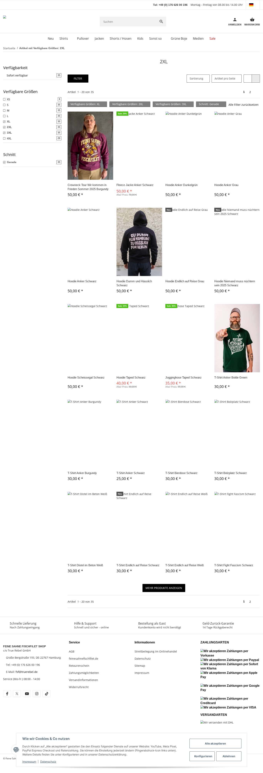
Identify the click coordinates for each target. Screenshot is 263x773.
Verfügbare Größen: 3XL (171, 104)
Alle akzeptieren (215, 743)
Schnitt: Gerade (209, 104)
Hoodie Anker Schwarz (82, 281)
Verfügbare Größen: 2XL (128, 104)
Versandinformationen (83, 680)
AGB (71, 651)
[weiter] (256, 92)
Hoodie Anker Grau (226, 185)
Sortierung (196, 78)
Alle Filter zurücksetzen (244, 104)
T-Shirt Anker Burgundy (82, 473)
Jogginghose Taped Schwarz (183, 377)
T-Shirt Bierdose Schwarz (181, 473)
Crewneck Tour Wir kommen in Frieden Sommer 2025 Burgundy (88, 187)
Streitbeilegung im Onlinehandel (156, 651)
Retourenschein (79, 665)
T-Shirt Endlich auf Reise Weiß (184, 565)
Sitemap (140, 665)
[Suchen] (161, 21)
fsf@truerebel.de (27, 672)
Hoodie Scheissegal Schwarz (86, 377)
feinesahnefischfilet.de (83, 658)
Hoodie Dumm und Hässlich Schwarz (134, 283)
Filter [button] (78, 78)
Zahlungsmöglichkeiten (84, 673)
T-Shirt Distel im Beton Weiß (85, 565)
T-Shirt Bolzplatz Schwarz (230, 473)
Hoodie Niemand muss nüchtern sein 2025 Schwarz (234, 283)
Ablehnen (229, 756)
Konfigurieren (203, 756)
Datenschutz (48, 761)
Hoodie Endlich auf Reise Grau (184, 281)
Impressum (29, 761)
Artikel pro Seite (225, 78)
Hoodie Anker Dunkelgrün (181, 185)
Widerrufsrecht (79, 687)
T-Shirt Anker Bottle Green (230, 377)
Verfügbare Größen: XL (85, 104)
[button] (253, 5)
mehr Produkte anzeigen (164, 588)
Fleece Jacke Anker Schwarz (134, 185)
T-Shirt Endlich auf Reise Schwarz (137, 565)
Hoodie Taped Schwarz (131, 377)
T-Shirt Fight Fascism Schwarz (233, 565)
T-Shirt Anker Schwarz (130, 473)
